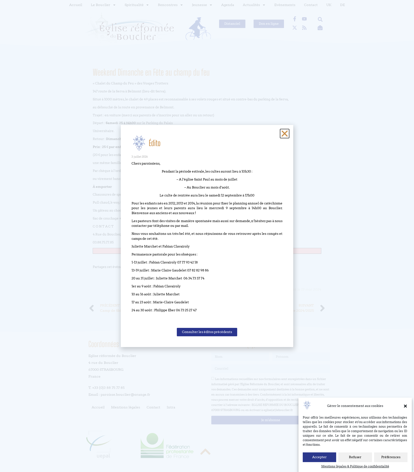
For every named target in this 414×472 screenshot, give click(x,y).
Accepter (319, 457)
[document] (207, 236)
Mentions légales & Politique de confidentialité (355, 466)
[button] (405, 406)
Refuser (355, 457)
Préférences (390, 457)
